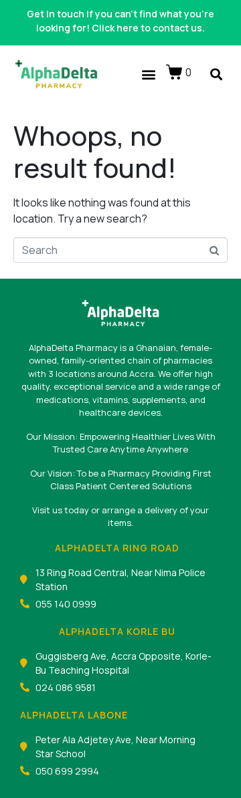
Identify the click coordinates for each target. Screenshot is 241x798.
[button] (148, 74)
